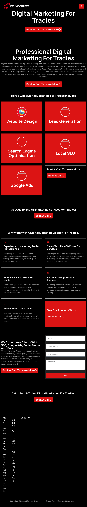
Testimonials (4, 488)
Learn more (22, 123)
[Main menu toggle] (81, 6)
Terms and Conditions (66, 501)
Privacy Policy (51, 501)
